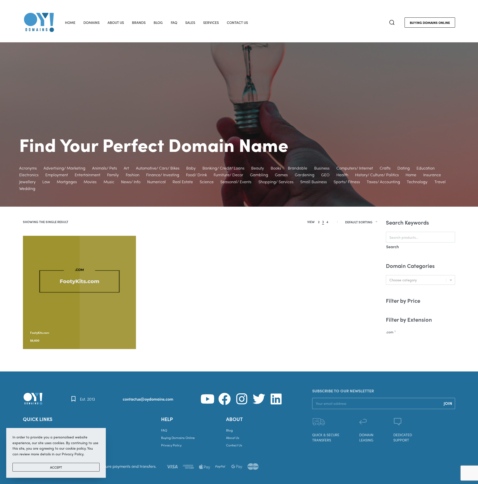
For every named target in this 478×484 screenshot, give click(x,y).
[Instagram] (242, 399)
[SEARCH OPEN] (392, 22)
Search (392, 246)
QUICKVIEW (67, 326)
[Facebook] (224, 399)
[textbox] (420, 280)
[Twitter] (259, 399)
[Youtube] (207, 399)
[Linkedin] (276, 399)
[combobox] (420, 280)
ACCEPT (56, 467)
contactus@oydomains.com (148, 399)
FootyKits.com (39, 332)
